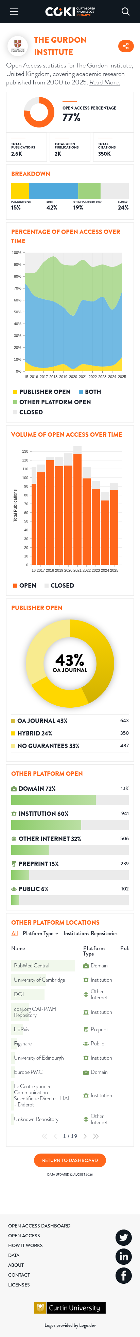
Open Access (24, 1235)
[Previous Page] (55, 1136)
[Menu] (14, 11)
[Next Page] (85, 1136)
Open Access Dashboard (39, 1225)
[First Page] (44, 1136)
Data (13, 1255)
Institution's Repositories (91, 933)
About (16, 1265)
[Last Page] (95, 1136)
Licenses (19, 1284)
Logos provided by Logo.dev (70, 1325)
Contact (19, 1275)
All (15, 933)
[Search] (126, 11)
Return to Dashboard (70, 1160)
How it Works (25, 1245)
